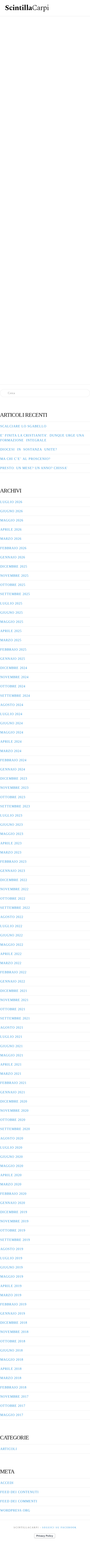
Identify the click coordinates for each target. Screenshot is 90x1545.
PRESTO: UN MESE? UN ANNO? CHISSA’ (34, 468)
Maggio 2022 (11, 944)
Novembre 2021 (14, 1000)
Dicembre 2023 (13, 778)
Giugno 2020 (11, 1157)
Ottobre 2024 (12, 686)
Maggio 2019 (11, 1276)
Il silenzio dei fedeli (47, 270)
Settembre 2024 (15, 695)
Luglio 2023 (11, 815)
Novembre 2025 (14, 575)
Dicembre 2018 (13, 1322)
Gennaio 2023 (12, 871)
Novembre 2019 (14, 1221)
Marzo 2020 (10, 1184)
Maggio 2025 (11, 622)
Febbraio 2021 (13, 1083)
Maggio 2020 (11, 1166)
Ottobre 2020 (12, 1120)
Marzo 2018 (10, 1378)
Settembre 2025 (15, 594)
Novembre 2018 (14, 1332)
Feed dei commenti (18, 1501)
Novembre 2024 (14, 677)
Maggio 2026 (11, 520)
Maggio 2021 (11, 1055)
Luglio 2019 (11, 1258)
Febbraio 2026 (13, 548)
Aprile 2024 (11, 741)
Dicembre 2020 (13, 1101)
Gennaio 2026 (12, 557)
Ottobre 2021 (12, 1009)
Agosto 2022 (11, 917)
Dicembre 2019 (13, 1212)
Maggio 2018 (11, 1359)
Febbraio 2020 (13, 1193)
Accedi (7, 1483)
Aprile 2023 (11, 843)
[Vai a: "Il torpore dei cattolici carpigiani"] (45, 80)
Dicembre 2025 (13, 566)
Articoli (8, 1449)
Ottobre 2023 (12, 797)
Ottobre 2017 (12, 1406)
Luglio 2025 (11, 603)
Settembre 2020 (15, 1129)
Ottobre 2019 (12, 1230)
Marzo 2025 (10, 640)
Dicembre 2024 (13, 668)
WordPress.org (15, 1510)
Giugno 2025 (11, 612)
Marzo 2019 (10, 1295)
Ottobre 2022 (12, 898)
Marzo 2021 (10, 1073)
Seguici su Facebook (59, 1527)
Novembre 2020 (14, 1110)
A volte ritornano (48, 164)
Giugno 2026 (11, 511)
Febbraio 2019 (13, 1304)
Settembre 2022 (15, 908)
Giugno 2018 (11, 1350)
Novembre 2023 (14, 787)
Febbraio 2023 (13, 861)
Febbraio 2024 (13, 760)
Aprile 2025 (11, 631)
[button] (82, 7)
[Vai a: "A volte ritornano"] (45, 199)
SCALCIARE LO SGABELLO (23, 426)
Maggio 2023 (11, 834)
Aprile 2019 (11, 1286)
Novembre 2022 (14, 889)
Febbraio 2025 (13, 649)
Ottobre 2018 (12, 1341)
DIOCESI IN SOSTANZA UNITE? (28, 449)
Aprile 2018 (11, 1369)
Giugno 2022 (11, 935)
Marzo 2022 (10, 963)
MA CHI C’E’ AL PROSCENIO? (25, 459)
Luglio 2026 (11, 502)
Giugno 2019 (11, 1267)
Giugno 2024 (11, 723)
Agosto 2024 (11, 705)
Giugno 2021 (11, 1046)
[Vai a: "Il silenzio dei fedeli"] (45, 310)
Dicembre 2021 (13, 991)
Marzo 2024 (10, 751)
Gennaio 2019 (12, 1313)
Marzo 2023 (10, 852)
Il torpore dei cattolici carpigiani (45, 32)
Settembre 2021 (15, 1018)
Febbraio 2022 (13, 972)
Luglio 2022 (11, 926)
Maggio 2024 (11, 732)
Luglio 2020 (11, 1147)
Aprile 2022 (11, 954)
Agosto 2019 (11, 1249)
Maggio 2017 (11, 1415)
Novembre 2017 (14, 1396)
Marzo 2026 (10, 538)
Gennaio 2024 (12, 769)
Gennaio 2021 (12, 1092)
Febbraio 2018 (13, 1387)
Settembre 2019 (15, 1240)
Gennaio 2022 (12, 981)
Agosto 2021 (11, 1027)
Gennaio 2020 (12, 1203)
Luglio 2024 (11, 714)
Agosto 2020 (11, 1138)
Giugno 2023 (11, 824)
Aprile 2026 (11, 529)
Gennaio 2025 (12, 659)
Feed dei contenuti (19, 1492)
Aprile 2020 (11, 1175)
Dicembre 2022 (13, 880)
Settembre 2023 (15, 806)
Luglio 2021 (11, 1036)
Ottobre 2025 (12, 585)
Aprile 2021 (11, 1064)
